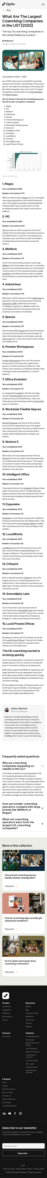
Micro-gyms (30, 1064)
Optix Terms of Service (24, 1169)
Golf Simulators (31, 1048)
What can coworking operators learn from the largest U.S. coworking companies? (18, 823)
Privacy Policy (39, 1169)
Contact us (6, 1096)
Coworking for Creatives (31, 1056)
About (4, 1082)
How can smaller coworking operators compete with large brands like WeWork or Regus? (21, 808)
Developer (6, 1013)
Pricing (4, 1020)
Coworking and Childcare (31, 1071)
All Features (6, 1006)
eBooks (28, 1006)
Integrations (6, 1010)
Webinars (29, 1026)
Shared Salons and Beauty (32, 1044)
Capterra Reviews (8, 1099)
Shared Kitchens (32, 1067)
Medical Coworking (32, 1052)
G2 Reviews (6, 1102)
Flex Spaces (30, 1040)
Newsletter (30, 1016)
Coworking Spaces (32, 1036)
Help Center (30, 1020)
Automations (7, 1016)
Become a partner (8, 1089)
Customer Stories (32, 1013)
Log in (23, 1165)
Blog (9, 10)
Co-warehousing (32, 1060)
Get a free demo (9, 1169)
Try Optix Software (9, 1106)
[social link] (4, 1113)
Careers (5, 1086)
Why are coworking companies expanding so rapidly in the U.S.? (18, 765)
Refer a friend (7, 1092)
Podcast (29, 1023)
